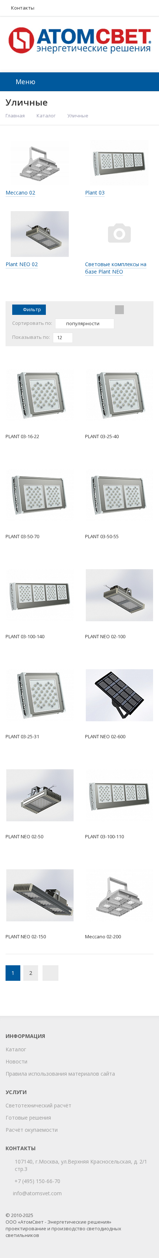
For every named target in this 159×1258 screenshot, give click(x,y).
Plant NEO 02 (22, 264)
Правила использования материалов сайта (60, 1073)
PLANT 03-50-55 (102, 536)
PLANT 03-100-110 (104, 836)
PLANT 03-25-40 (102, 436)
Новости (16, 1061)
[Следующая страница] (50, 973)
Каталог (46, 115)
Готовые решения (28, 1117)
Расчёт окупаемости (32, 1129)
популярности (82, 323)
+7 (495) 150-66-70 (37, 1181)
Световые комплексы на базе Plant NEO (115, 268)
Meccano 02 (20, 192)
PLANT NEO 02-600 (105, 736)
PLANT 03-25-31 (22, 736)
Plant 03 (95, 192)
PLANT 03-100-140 (25, 636)
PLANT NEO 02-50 (24, 836)
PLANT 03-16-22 (22, 436)
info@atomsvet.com (37, 1193)
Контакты (22, 7)
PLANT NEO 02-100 (105, 636)
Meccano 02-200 (103, 936)
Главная (15, 115)
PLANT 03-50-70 (22, 536)
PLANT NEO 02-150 (26, 936)
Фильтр (32, 309)
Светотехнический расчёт (38, 1105)
